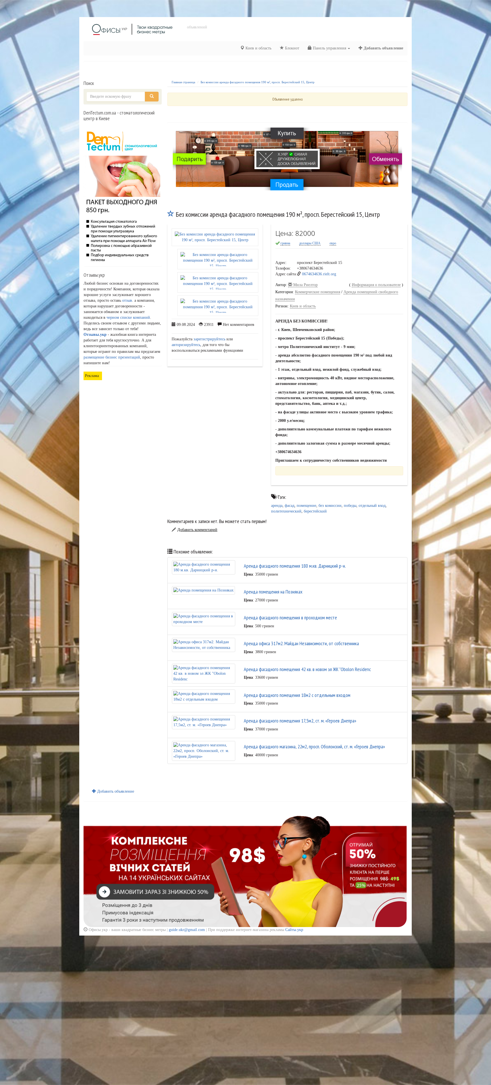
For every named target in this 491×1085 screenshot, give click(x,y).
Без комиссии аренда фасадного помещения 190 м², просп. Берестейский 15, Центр (258, 82)
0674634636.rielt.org (319, 274)
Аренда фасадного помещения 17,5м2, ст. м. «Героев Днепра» (300, 720)
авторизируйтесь (186, 345)
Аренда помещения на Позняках (273, 591)
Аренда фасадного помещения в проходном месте (290, 617)
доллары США (310, 243)
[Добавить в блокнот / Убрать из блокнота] (170, 214)
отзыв (127, 300)
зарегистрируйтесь (209, 339)
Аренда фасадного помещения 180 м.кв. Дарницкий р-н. (295, 566)
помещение (306, 505)
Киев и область (257, 48)
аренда (276, 505)
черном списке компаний (128, 317)
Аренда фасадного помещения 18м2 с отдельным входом (297, 695)
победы (350, 505)
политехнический (286, 511)
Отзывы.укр (95, 334)
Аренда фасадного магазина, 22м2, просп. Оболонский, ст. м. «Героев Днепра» (314, 746)
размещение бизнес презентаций (112, 357)
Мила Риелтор (305, 285)
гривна (285, 243)
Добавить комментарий (197, 530)
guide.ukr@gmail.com (187, 930)
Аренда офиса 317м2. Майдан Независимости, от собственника (301, 643)
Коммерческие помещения (317, 292)
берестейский (315, 511)
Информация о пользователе (376, 285)
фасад (289, 505)
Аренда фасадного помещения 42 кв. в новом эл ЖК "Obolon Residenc (307, 669)
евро (333, 243)
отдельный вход (372, 505)
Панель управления (329, 48)
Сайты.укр (294, 930)
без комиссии (330, 505)
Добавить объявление (383, 48)
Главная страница (183, 82)
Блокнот (291, 48)
